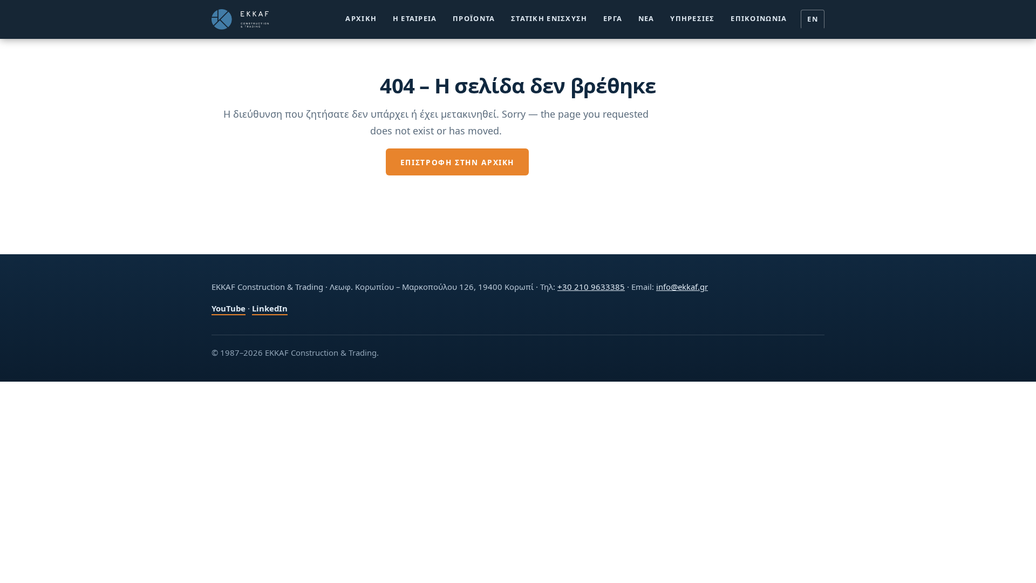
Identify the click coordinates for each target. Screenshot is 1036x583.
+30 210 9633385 (591, 286)
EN (812, 19)
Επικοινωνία (759, 18)
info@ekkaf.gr (682, 286)
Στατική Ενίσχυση (549, 18)
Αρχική (361, 18)
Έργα (612, 18)
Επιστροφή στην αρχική (457, 162)
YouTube (229, 308)
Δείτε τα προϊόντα (591, 162)
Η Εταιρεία (415, 18)
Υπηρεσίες (692, 18)
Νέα (646, 18)
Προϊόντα (474, 18)
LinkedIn (270, 308)
